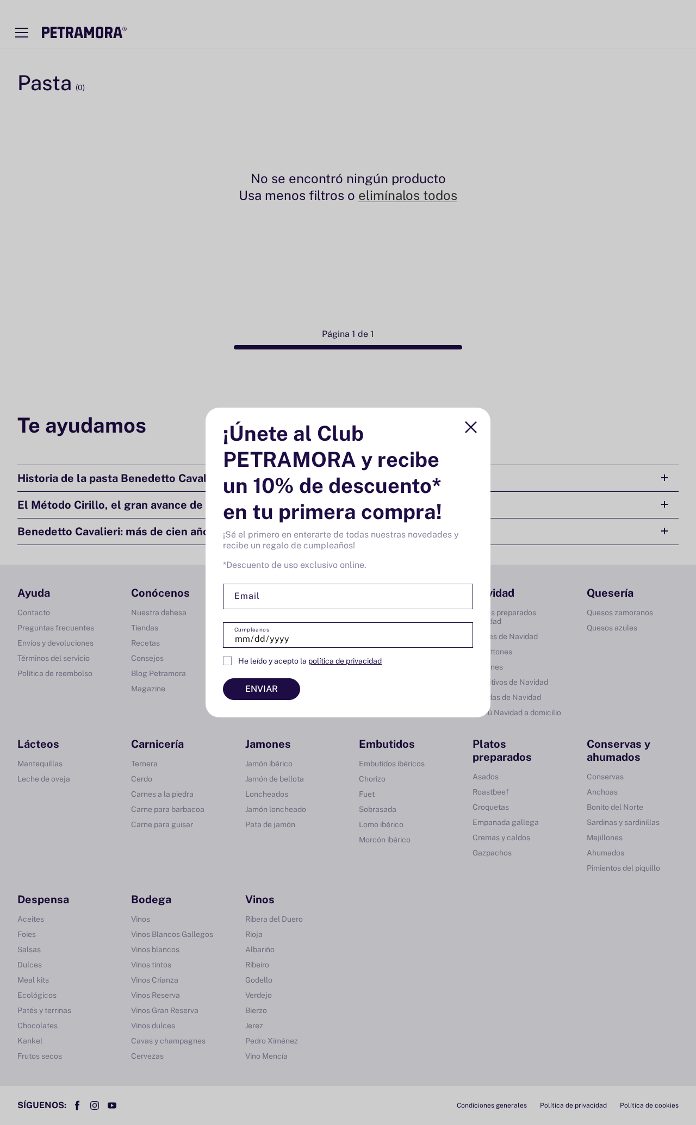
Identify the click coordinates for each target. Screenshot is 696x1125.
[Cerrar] (471, 427)
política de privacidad (345, 661)
